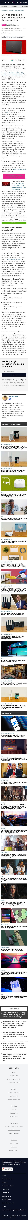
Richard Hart (11, 24)
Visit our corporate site (14, 1164)
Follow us (15, 60)
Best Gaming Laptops (14, 1092)
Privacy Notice (22, 380)
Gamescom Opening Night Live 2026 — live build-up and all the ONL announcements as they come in (15, 1035)
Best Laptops (14, 1089)
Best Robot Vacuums (14, 1150)
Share (5, 60)
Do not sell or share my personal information (13, 1210)
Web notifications (6, 1199)
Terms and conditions (7, 1186)
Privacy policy (5, 1189)
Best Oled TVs (14, 1113)
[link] (6, 184)
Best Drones (14, 1147)
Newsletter (23, 60)
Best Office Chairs (14, 1133)
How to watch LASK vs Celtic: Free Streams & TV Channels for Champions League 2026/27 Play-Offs (14, 1057)
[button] (26, 2)
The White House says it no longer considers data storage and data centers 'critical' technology (14, 1015)
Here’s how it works (18, 37)
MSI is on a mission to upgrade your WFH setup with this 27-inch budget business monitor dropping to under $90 (14, 1046)
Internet (11, 10)
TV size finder (13, 6)
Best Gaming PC (14, 1096)
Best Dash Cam (14, 1143)
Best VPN (14, 1072)
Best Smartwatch (14, 1116)
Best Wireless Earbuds (14, 1130)
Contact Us (4, 1182)
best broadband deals (19, 169)
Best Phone (14, 1106)
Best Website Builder (14, 1082)
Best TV (14, 1109)
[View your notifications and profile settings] (17, 2)
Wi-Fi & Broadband (19, 10)
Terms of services (20, 379)
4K (7, 112)
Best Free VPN (14, 1076)
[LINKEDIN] (10, 399)
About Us (4, 1175)
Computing (4, 10)
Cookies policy (5, 1192)
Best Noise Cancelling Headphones (14, 1126)
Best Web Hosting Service (14, 1079)
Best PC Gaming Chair (14, 1099)
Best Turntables (14, 1123)
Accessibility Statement (8, 1203)
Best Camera (14, 1140)
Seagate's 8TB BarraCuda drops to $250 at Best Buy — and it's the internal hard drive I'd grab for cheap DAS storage (14, 1024)
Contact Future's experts (8, 1179)
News (3, 24)
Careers (4, 1206)
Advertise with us (6, 1196)
